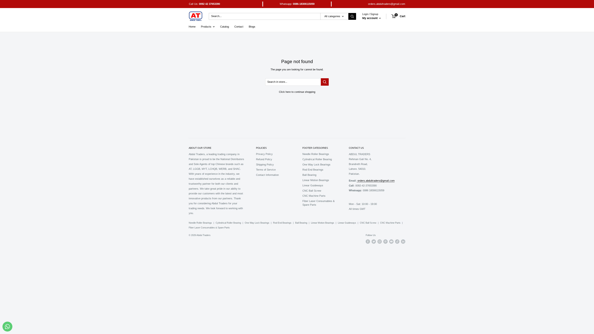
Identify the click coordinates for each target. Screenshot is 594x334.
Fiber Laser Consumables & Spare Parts (318, 203)
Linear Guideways (312, 185)
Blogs (252, 26)
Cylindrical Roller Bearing (317, 159)
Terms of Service (266, 169)
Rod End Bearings (312, 169)
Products (206, 26)
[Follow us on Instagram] (379, 241)
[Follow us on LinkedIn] (403, 241)
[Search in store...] (325, 82)
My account (370, 18)
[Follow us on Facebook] (368, 241)
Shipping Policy (265, 164)
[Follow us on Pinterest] (385, 241)
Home (192, 26)
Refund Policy (264, 159)
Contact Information (267, 174)
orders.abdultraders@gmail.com (386, 3)
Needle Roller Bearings (315, 154)
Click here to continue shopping (297, 91)
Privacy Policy (264, 154)
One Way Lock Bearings (316, 164)
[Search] (352, 16)
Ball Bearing (309, 174)
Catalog (224, 26)
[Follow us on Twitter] (374, 241)
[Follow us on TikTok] (397, 241)
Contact (238, 26)
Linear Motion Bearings (315, 180)
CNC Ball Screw (311, 190)
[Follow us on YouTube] (391, 241)
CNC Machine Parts (313, 195)
